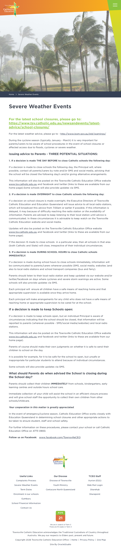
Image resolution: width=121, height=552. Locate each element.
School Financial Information (26, 503)
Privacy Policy (87, 540)
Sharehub (95, 489)
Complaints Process (26, 480)
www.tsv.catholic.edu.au (23, 184)
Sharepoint (94, 494)
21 (61, 518)
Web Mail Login (95, 485)
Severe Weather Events (26, 485)
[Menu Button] (115, 5)
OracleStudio (64, 544)
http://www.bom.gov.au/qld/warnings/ (83, 134)
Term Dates (26, 489)
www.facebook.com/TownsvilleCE (60, 437)
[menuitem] (26, 480)
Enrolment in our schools (26, 494)
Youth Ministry (60, 485)
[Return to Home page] (11, 9)
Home (74, 540)
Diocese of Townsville (60, 480)
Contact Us (26, 508)
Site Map (101, 540)
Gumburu (26, 499)
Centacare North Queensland (60, 489)
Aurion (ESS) (94, 480)
